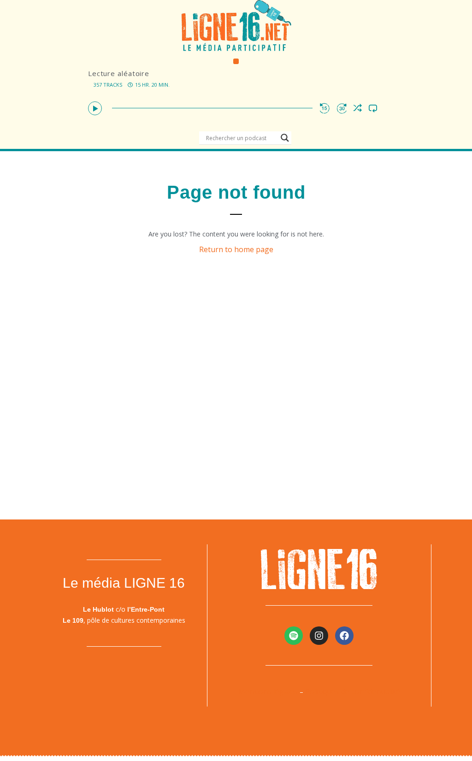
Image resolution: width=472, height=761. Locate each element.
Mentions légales (268, 691)
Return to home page (236, 249)
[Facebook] (344, 635)
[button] (236, 62)
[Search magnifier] (284, 137)
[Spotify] (293, 635)
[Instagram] (319, 635)
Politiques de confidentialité (352, 691)
